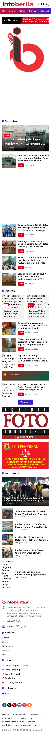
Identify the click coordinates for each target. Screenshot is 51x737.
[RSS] (29, 705)
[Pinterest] (14, 705)
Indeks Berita (8, 718)
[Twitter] (9, 705)
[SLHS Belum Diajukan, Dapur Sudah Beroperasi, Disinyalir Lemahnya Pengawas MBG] (9, 390)
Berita (7, 135)
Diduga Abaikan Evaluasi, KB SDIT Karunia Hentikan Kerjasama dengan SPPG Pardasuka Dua (32, 278)
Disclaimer (7, 725)
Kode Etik (34, 714)
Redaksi (5, 693)
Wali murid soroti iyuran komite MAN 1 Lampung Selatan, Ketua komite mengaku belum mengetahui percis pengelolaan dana (33, 160)
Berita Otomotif (12, 674)
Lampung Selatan (13, 682)
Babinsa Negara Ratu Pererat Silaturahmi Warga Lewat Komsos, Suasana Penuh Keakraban (29, 551)
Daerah (5, 637)
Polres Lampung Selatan (16, 665)
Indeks (5, 714)
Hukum (5, 650)
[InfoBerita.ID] (18, 4)
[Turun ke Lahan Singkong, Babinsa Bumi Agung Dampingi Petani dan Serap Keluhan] (7, 574)
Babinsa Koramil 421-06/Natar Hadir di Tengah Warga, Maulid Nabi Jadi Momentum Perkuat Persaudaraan (30, 525)
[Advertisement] (25, 94)
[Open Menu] (42, 4)
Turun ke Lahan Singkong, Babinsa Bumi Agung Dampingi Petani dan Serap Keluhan (30, 573)
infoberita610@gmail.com (19, 626)
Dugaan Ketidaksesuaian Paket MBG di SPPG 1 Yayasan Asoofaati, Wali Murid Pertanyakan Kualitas (32, 327)
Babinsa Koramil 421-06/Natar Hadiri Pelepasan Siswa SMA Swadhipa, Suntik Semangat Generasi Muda (33, 229)
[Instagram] (24, 705)
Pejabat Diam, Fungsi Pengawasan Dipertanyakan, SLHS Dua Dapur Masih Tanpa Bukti (32, 359)
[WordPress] (19, 705)
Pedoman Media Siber (13, 721)
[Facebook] (4, 705)
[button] (38, 4)
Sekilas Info (7, 646)
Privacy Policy (19, 714)
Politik (4, 654)
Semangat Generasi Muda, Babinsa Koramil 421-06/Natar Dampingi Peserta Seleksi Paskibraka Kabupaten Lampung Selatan (33, 246)
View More (25, 402)
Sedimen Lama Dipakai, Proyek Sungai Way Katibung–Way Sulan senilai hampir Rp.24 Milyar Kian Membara (11, 314)
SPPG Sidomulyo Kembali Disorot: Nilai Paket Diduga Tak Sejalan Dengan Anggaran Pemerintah (33, 343)
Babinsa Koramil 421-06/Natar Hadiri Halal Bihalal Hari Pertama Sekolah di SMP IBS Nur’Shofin (33, 261)
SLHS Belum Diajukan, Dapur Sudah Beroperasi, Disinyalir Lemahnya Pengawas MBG (31, 387)
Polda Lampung (12, 669)
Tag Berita (10, 678)
